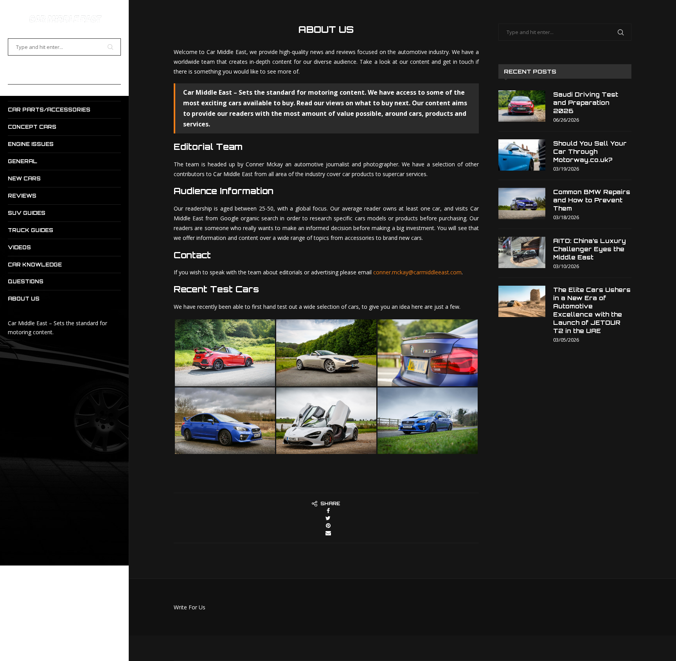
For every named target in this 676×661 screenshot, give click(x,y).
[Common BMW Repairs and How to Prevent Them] (521, 203)
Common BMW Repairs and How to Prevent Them (591, 200)
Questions (25, 281)
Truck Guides (30, 230)
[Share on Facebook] (328, 510)
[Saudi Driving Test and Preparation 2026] (521, 106)
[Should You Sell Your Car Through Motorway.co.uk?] (521, 155)
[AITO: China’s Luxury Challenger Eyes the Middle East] (521, 252)
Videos (19, 247)
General (22, 161)
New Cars (24, 178)
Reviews (22, 196)
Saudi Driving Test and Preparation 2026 (585, 103)
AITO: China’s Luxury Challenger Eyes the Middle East (589, 249)
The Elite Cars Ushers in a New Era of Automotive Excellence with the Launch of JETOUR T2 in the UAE (592, 310)
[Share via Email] (328, 533)
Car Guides (26, 93)
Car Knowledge (35, 264)
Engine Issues (31, 144)
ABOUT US (24, 298)
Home (16, 75)
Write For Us (189, 607)
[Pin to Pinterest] (328, 525)
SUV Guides (26, 213)
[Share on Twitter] (328, 518)
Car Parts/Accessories (49, 109)
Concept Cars (32, 127)
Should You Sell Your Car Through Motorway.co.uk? (590, 152)
